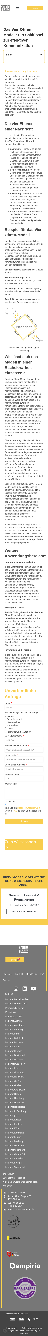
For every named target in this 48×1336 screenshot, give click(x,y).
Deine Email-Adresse (15, 765)
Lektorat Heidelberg (15, 1106)
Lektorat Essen (12, 1068)
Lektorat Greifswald (15, 1089)
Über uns (7, 974)
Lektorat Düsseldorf (15, 1063)
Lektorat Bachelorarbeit (17, 999)
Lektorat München (14, 1145)
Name (8, 703)
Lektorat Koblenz (13, 1124)
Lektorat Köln (12, 1128)
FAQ (42, 974)
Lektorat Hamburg (14, 1098)
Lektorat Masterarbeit (16, 1003)
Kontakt (19, 974)
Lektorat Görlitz (13, 1085)
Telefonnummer (12, 774)
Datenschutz (11, 802)
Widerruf (7, 1185)
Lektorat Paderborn (15, 1158)
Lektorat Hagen (13, 1093)
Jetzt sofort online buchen (24, 911)
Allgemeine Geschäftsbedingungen (20, 1181)
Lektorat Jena (12, 1115)
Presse (6, 980)
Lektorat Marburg (14, 1141)
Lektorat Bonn (12, 1046)
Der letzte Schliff (13, 1016)
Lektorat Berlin (12, 1033)
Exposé (10, 715)
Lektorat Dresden (14, 1059)
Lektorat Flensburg (14, 1072)
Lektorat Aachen (13, 1020)
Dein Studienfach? (14, 736)
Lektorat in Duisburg (15, 1111)
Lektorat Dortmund (15, 1055)
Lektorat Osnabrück (15, 1154)
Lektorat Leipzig (13, 1136)
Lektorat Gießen (13, 1081)
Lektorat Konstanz (14, 1132)
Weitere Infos (11, 784)
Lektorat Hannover (14, 1102)
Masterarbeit (13, 722)
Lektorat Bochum (14, 1042)
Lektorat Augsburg (14, 1025)
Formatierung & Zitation (19, 731)
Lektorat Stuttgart (14, 1162)
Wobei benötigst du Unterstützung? (21, 712)
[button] (17, 8)
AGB (15, 810)
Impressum (8, 1173)
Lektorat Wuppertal (15, 1167)
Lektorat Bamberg (14, 1029)
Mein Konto (31, 974)
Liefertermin (10, 755)
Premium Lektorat (14, 1007)
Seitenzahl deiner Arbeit (16, 746)
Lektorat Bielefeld (14, 1038)
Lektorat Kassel (13, 1119)
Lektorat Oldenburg (15, 1149)
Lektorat (11, 728)
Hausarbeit (12, 725)
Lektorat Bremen (13, 1050)
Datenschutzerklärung (28, 807)
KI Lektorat (10, 1012)
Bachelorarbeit (14, 719)
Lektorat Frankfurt (14, 1076)
